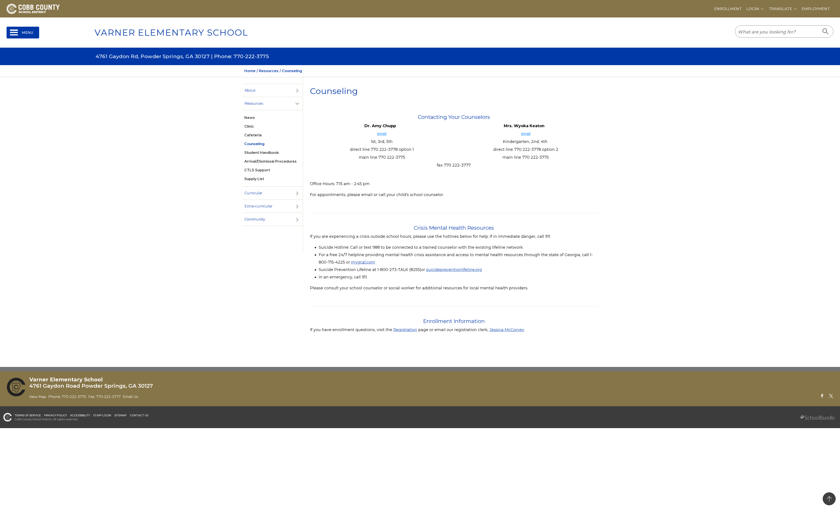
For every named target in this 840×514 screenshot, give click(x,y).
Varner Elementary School (171, 32)
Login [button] (752, 8)
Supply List (254, 179)
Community (255, 219)
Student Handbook (261, 153)
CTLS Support (257, 170)
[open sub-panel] (297, 90)
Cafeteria (253, 135)
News (249, 118)
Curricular (253, 193)
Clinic (249, 126)
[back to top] (829, 498)
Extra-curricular (259, 206)
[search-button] (825, 31)
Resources (254, 103)
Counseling (254, 144)
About (250, 90)
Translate (780, 8)
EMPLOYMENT (816, 8)
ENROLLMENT (728, 8)
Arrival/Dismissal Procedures (270, 161)
